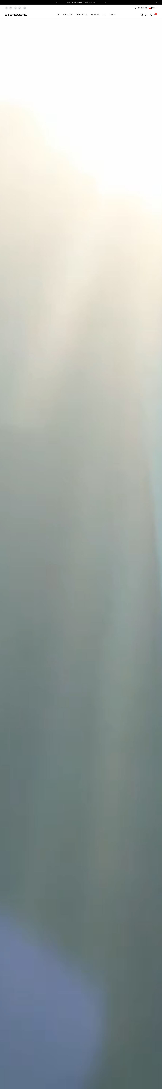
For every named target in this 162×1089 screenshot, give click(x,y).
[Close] (156, 2)
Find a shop (142, 7)
